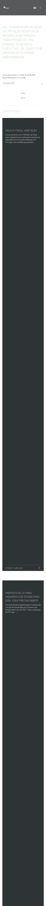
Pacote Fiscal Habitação (21, 130)
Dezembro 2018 (9, 83)
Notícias (8, 568)
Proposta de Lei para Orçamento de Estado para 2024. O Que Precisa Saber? (22, 596)
